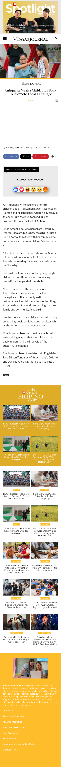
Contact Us (8, 710)
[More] (53, 156)
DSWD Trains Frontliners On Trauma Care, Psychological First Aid (45, 605)
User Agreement (11, 733)
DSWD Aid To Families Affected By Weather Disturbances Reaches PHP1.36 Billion (16, 569)
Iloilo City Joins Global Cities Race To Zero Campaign (44, 426)
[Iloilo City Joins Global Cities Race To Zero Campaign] (44, 413)
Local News (44, 524)
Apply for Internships (12, 722)
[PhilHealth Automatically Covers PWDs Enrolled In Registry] (16, 444)
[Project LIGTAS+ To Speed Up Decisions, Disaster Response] (16, 587)
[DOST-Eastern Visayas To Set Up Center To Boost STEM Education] (16, 413)
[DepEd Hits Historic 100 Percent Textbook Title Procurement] (44, 550)
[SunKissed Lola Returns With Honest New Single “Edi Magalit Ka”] (16, 622)
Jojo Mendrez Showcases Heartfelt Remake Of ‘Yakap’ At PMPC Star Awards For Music (44, 642)
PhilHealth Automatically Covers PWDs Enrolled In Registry (16, 457)
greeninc (44, 490)
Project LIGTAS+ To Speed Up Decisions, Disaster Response (16, 605)
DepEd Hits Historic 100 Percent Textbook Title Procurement (44, 568)
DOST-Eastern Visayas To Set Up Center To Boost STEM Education (16, 426)
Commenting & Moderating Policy (19, 744)
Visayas (30, 101)
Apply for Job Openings (13, 716)
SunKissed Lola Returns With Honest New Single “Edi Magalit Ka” (16, 639)
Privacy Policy (9, 738)
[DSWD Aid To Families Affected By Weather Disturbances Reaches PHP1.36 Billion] (16, 550)
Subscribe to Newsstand (14, 727)
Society (16, 524)
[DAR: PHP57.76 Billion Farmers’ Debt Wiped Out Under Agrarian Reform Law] (44, 444)
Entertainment (16, 633)
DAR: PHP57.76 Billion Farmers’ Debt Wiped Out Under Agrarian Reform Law (44, 458)
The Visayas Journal (14, 147)
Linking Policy (9, 750)
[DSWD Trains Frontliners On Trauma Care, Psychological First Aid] (44, 587)
